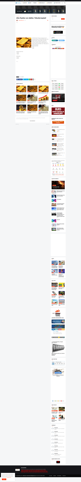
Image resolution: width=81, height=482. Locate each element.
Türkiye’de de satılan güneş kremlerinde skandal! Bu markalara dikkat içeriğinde (60, 144)
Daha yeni (17, 124)
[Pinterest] (31, 79)
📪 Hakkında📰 (22, 0)
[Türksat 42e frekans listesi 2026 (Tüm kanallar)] (54, 196)
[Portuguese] (59, 49)
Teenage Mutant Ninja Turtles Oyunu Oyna (62, 297)
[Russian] (60, 49)
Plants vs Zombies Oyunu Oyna (61, 288)
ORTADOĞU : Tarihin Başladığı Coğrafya (55, 412)
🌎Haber (29, 2)
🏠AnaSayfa (25, 2)
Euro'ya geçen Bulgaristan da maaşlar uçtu (61, 266)
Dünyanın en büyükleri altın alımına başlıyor (31, 102)
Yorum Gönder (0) (32, 120)
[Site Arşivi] (54, 220)
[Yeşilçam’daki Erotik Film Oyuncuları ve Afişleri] (54, 204)
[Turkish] (63, 49)
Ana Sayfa (50, 475)
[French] (54, 49)
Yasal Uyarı (64, 475)
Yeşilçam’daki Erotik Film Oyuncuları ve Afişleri (60, 204)
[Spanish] (62, 49)
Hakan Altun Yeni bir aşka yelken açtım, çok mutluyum (60, 149)
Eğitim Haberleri (54, 134)
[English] (53, 49)
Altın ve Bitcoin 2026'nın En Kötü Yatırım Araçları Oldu (20, 112)
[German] (56, 49)
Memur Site (20, 475)
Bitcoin (53, 139)
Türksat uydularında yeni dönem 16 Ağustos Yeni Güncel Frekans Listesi (60, 209)
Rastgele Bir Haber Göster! (58, 122)
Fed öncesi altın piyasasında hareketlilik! (31, 112)
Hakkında (54, 475)
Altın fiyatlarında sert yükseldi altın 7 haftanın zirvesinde (21, 102)
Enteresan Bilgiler (54, 153)
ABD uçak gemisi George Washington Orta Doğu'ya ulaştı (55, 266)
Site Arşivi (58, 219)
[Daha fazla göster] (35, 79)
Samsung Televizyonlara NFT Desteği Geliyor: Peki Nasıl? (60, 139)
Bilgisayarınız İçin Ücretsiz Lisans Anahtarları (61, 191)
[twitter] (61, 0)
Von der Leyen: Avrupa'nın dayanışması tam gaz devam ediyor (61, 275)
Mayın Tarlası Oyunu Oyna (62, 305)
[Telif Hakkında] (54, 200)
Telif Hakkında (59, 199)
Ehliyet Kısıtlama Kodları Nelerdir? (60, 224)
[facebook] (60, 0)
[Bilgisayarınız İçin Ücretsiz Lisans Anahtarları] (54, 192)
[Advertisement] (32, 29)
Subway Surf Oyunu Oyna (54, 305)
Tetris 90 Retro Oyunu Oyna (54, 296)
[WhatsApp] (29, 79)
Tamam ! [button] (4, 479)
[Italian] (57, 49)
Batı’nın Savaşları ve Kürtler (62, 420)
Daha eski (47, 124)
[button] (62, 2)
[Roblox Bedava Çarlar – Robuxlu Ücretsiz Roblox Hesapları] (54, 229)
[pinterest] (64, 0)
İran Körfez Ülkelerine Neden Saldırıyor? (54, 420)
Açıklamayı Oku (9, 477)
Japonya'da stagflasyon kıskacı (54, 274)
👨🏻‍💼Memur (34, 2)
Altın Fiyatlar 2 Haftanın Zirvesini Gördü (42, 102)
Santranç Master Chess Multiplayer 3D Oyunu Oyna (54, 288)
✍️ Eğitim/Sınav (49, 2)
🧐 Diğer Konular (41, 2)
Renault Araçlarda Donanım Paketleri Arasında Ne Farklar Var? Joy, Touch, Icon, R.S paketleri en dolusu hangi (60, 215)
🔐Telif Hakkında (27, 0)
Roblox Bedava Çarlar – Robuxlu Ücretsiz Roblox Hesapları (60, 229)
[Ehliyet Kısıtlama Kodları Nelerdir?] (54, 225)
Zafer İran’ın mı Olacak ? (61, 412)
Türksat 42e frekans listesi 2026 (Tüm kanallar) (61, 195)
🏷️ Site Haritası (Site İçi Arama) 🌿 (34, 0)
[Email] (33, 79)
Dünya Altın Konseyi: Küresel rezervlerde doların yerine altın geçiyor (43, 112)
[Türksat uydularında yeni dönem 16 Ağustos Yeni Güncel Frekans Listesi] (54, 209)
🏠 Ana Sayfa (17, 0)
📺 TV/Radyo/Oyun (57, 2)
